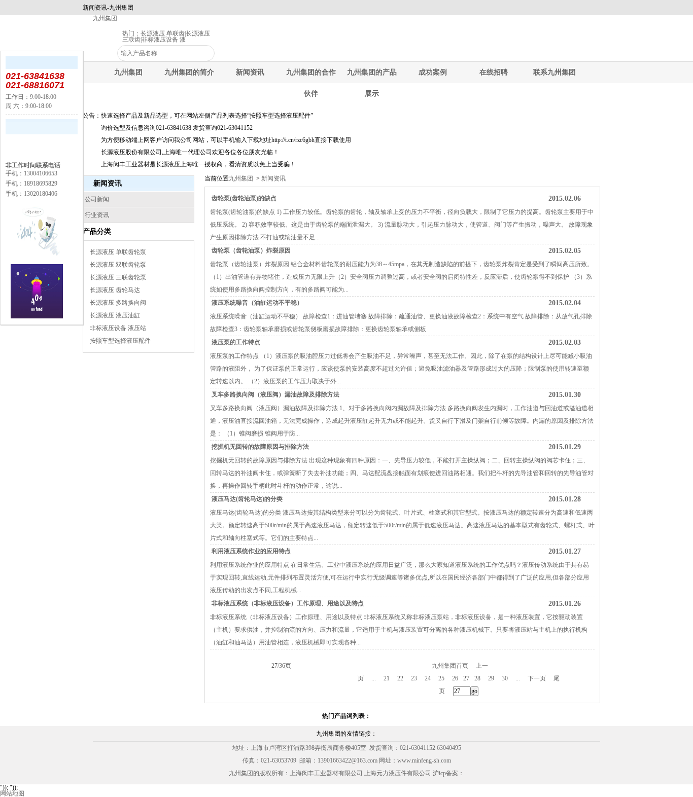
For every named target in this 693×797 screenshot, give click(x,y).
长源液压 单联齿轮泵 (118, 252)
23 (414, 678)
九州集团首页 (450, 665)
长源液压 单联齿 (163, 33)
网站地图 (12, 793)
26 (455, 678)
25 (441, 678)
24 (428, 678)
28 (477, 678)
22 (400, 678)
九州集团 (105, 18)
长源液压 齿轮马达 (115, 290)
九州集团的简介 (189, 72)
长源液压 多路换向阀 (118, 302)
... (373, 678)
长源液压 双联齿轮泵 (118, 264)
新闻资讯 (250, 72)
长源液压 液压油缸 (115, 315)
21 (387, 678)
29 (491, 678)
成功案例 (433, 72)
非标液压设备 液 (164, 39)
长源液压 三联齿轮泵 (118, 277)
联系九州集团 (554, 72)
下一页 (537, 678)
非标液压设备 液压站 (118, 328)
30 (505, 678)
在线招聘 (493, 72)
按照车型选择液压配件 (120, 340)
